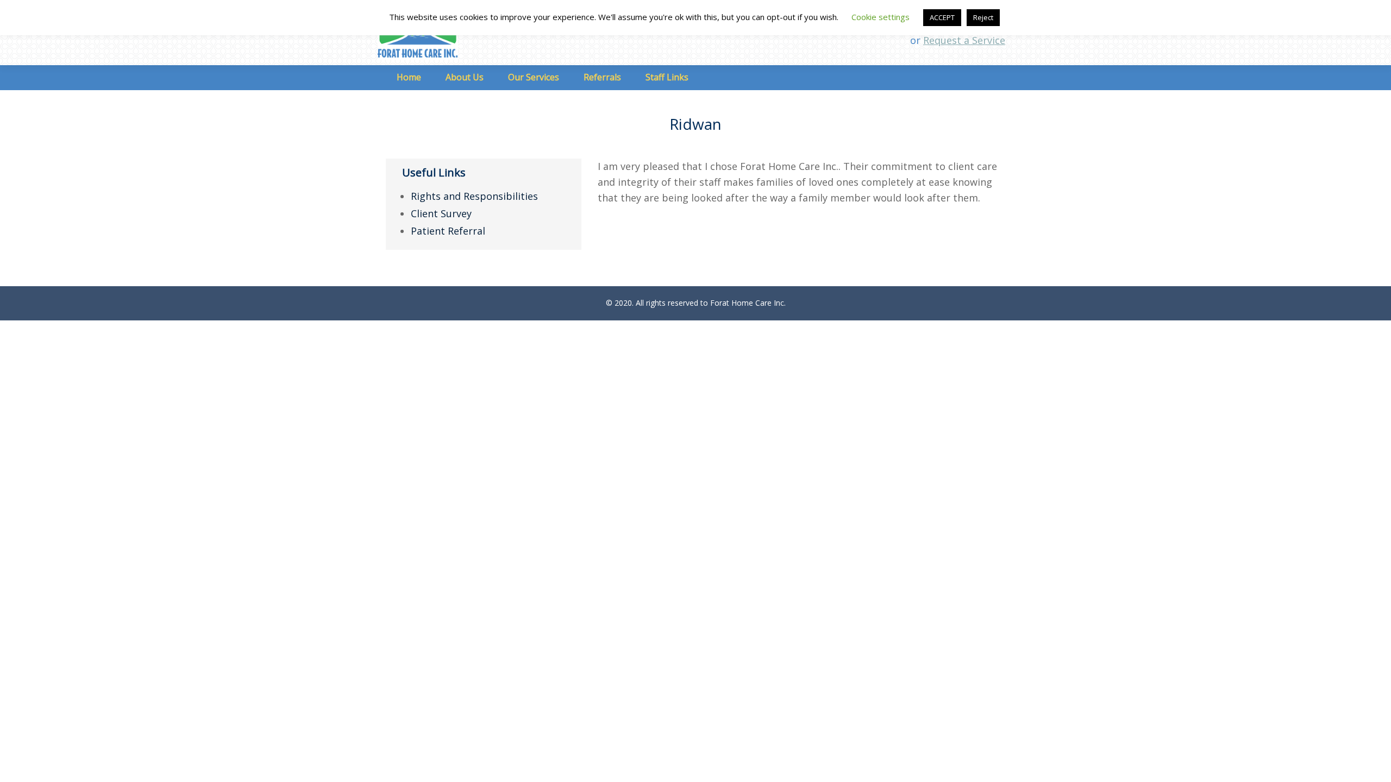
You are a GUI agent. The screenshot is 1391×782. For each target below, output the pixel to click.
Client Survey (441, 213)
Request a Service (964, 40)
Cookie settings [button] (880, 16)
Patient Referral (448, 230)
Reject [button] (983, 17)
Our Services (533, 77)
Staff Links (667, 77)
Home (409, 77)
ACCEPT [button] (942, 17)
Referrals (602, 77)
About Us (465, 77)
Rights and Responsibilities (474, 196)
